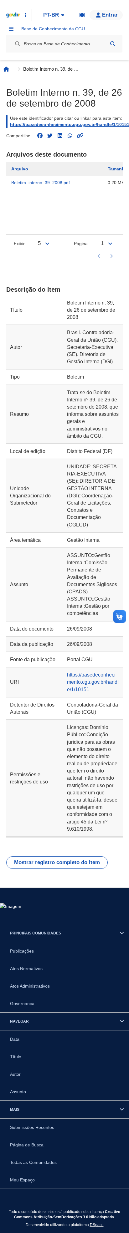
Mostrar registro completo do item (57, 862)
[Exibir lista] (47, 244)
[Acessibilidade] (82, 15)
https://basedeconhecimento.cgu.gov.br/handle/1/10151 (93, 682)
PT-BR (51, 15)
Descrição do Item (33, 289)
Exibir (19, 243)
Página (81, 243)
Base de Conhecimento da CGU (53, 28)
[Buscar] (113, 44)
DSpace (97, 1225)
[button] (106, 15)
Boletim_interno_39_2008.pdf (40, 182)
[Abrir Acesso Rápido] (25, 15)
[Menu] (11, 29)
